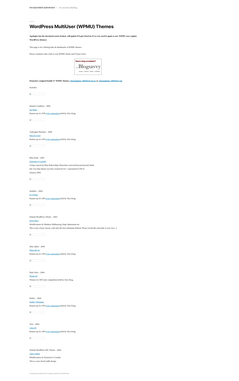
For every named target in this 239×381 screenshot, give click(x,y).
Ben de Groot (35, 135)
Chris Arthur (35, 353)
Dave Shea (34, 220)
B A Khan (34, 194)
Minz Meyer (35, 250)
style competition (53, 113)
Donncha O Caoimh (38, 161)
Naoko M (33, 276)
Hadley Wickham (37, 302)
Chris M (33, 328)
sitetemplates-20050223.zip (110, 81)
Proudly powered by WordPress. (58, 373)
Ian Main (33, 109)
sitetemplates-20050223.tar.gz (83, 81)
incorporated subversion (42, 7)
